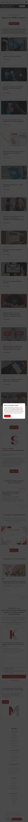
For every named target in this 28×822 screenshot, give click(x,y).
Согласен (7, 416)
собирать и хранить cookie (17, 408)
